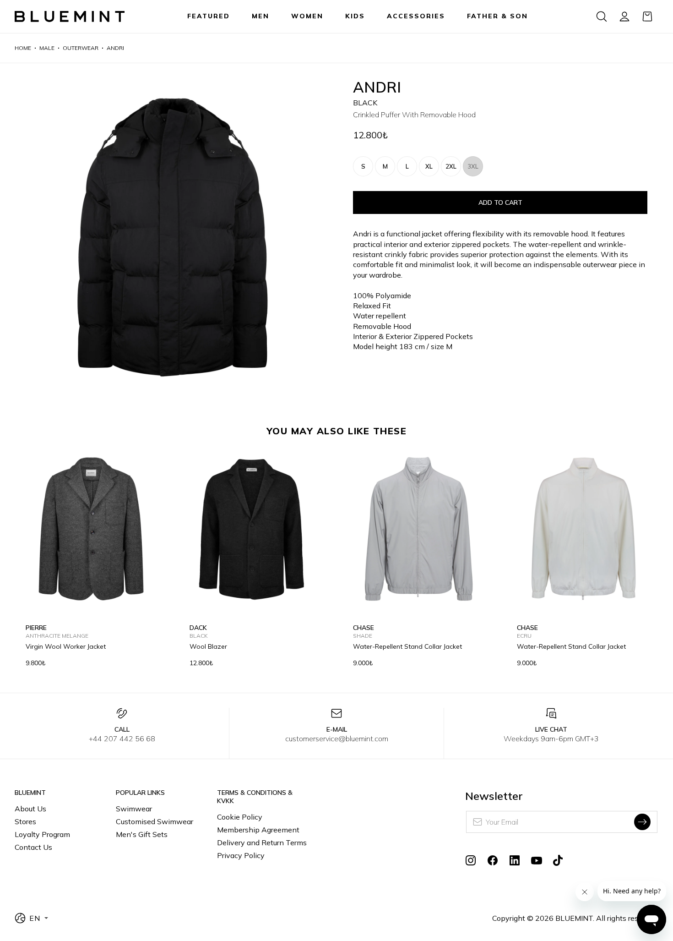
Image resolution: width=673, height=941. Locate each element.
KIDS (355, 16)
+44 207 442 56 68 (122, 738)
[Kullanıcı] (624, 16)
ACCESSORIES (416, 16)
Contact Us (33, 847)
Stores (25, 821)
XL (429, 166)
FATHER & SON (497, 16)
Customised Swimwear (154, 821)
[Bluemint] (70, 16)
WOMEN (307, 16)
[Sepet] (647, 16)
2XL (450, 166)
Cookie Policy (239, 816)
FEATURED (208, 16)
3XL (472, 166)
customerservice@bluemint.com (336, 738)
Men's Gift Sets (142, 834)
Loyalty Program (42, 834)
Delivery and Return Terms (262, 842)
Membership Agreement (258, 829)
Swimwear (134, 808)
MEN (260, 16)
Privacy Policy (241, 855)
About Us (30, 808)
